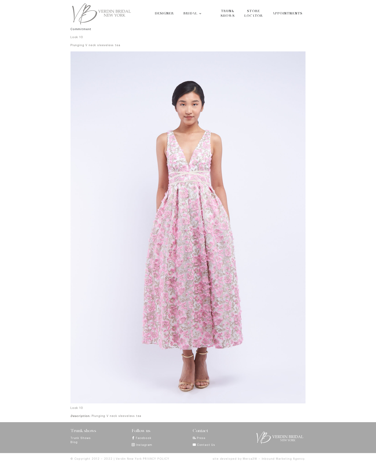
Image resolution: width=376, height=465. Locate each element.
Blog (74, 442)
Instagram (144, 445)
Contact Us (206, 445)
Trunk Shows (80, 438)
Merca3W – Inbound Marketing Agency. (274, 459)
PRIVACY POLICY (156, 459)
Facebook (144, 438)
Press (201, 438)
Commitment (80, 29)
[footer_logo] (280, 432)
